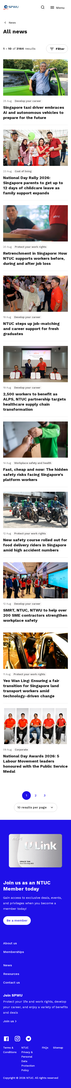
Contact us (11, 982)
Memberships (13, 952)
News (12, 22)
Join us (8, 1021)
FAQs (45, 1047)
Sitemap (58, 1047)
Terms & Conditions (10, 1050)
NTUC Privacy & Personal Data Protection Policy (28, 1059)
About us (10, 943)
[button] (57, 48)
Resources (11, 974)
